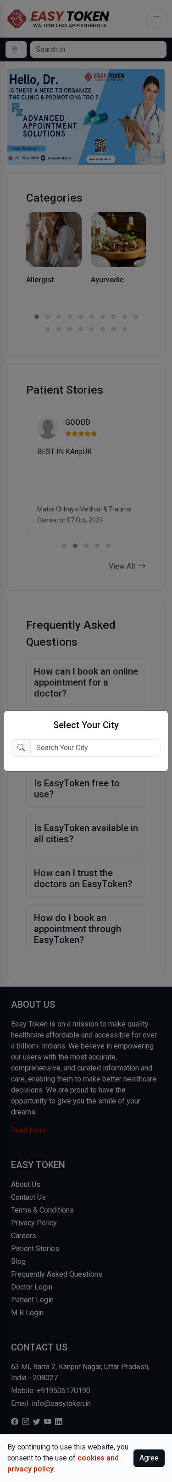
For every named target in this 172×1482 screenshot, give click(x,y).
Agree (149, 1458)
